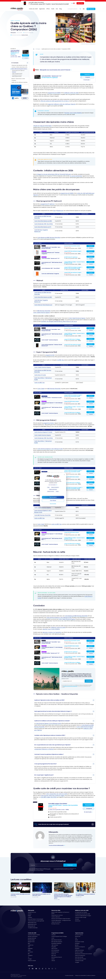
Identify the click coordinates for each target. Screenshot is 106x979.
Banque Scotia (31, 941)
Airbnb (76, 939)
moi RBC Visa (60, 360)
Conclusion (14, 80)
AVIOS (53, 938)
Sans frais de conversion (80, 959)
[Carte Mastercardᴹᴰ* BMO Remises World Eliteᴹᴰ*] (37, 263)
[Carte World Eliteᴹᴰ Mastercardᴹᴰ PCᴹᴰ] (37, 77)
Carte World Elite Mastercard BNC (43, 221)
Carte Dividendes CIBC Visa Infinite (43, 224)
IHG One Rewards (55, 950)
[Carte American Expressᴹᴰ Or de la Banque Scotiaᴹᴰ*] (37, 403)
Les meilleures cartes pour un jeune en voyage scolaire (85, 894)
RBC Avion (54, 955)
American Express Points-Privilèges (59, 936)
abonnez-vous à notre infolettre (51, 629)
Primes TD (54, 953)
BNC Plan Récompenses (57, 941)
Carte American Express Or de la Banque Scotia (50, 448)
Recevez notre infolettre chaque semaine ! (61, 918)
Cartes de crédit (32, 933)
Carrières (30, 917)
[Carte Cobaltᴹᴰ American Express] (37, 340)
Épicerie (76, 945)
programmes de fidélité (54, 92)
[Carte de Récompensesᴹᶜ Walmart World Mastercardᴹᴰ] (37, 345)
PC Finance (30, 952)
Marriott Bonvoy (55, 952)
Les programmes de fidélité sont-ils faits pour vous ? (41, 894)
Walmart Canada (32, 960)
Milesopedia (53, 832)
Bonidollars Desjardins (56, 943)
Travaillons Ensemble (69, 975)
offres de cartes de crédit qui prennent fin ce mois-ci (55, 101)
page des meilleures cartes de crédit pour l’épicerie (62, 104)
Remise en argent (79, 952)
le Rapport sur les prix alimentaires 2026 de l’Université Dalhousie (53, 174)
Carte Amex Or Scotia (40, 375)
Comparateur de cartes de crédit (82, 914)
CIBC (29, 946)
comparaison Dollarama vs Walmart (44, 749)
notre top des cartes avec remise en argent (52, 795)
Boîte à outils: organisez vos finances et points (60, 913)
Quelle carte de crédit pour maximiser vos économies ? (20, 82)
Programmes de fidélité (57, 933)
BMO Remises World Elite (43, 311)
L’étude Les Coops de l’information (42, 125)
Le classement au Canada (81, 912)
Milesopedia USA (31, 926)
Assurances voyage (79, 941)
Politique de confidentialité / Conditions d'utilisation (85, 975)
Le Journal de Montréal (76, 176)
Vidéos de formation (56, 922)
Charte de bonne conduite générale (36, 920)
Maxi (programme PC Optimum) (18, 70)
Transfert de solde (79, 960)
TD (28, 957)
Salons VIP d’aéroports (80, 955)
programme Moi (50, 355)
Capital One (30, 945)
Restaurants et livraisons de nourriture (83, 953)
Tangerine (30, 955)
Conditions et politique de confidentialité (70, 686)
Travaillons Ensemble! (33, 927)
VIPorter (53, 960)
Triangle (30, 959)
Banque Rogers (31, 939)
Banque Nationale (32, 938)
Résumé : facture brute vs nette (18, 78)
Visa (54, 210)
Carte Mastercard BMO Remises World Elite (48, 237)
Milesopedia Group (32, 922)
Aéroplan (77, 919)
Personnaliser (53, 503)
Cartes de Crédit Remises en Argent (83, 915)
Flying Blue (54, 946)
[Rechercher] (80, 8)
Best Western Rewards (56, 939)
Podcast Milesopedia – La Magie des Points (61, 920)
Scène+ (53, 959)
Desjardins (30, 948)
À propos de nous (32, 912)
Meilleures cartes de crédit (81, 910)
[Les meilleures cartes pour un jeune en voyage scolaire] (85, 887)
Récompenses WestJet (57, 957)
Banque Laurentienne (32, 936)
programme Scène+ (48, 423)
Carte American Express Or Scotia (43, 432)
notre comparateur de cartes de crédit (56, 794)
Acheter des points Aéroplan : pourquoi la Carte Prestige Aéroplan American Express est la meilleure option (63, 896)
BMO (29, 943)
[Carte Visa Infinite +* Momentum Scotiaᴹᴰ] (37, 397)
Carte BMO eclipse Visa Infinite (49, 797)
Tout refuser (53, 500)
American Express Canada (34, 934)
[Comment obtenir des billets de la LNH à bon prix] (20, 887)
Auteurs (29, 914)
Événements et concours (57, 915)
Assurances (77, 920)
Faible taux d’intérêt (79, 950)
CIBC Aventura (55, 945)
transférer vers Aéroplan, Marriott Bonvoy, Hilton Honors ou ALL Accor (59, 321)
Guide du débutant (56, 917)
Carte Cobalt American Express (41, 312)
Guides (12, 20)
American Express (79, 934)
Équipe (29, 915)
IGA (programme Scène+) (17, 75)
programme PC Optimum (48, 204)
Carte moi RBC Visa (39, 382)
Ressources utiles (56, 910)
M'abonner (88, 681)
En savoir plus (87, 79)
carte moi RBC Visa (56, 524)
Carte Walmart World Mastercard (43, 305)
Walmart (14, 72)
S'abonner (91, 9)
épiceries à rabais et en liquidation (52, 632)
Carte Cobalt (40, 388)
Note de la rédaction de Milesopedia (88, 43)
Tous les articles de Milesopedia (56, 845)
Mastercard (60, 210)
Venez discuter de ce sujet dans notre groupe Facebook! (53, 824)
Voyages (77, 962)
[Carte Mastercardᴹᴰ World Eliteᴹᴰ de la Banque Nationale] (37, 247)
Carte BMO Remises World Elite (42, 515)
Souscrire (87, 74)
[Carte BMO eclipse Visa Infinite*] (40, 807)
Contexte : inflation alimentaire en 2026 (20, 67)
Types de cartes (79, 933)
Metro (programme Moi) (16, 76)
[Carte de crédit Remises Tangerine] (37, 274)
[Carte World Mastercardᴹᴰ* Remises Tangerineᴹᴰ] (37, 252)
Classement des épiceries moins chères (20, 65)
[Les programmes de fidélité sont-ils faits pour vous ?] (42, 887)
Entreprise (77, 943)
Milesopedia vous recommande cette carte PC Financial (55, 70)
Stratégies (17, 20)
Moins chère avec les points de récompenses (20, 68)
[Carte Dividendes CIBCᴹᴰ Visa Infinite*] (37, 268)
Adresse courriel (65, 678)
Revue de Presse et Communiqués (35, 919)
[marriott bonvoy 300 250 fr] (20, 99)
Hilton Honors (54, 948)
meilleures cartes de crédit (71, 92)
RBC (29, 953)
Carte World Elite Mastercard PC (42, 227)
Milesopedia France (32, 924)
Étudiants (77, 948)
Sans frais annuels (79, 957)
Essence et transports (80, 946)
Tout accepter (53, 497)
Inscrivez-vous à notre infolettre (73, 113)
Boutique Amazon (56, 923)
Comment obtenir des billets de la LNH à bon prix (20, 894)
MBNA (29, 950)
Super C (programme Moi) (17, 73)
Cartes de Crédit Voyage (80, 917)
